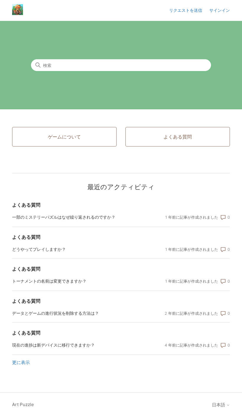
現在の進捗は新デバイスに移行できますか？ (53, 344)
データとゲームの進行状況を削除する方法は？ (55, 313)
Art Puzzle (23, 404)
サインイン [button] (219, 10)
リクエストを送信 (185, 10)
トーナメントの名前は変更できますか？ (49, 281)
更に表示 (21, 362)
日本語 (219, 404)
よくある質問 (26, 205)
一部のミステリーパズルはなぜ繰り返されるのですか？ (63, 217)
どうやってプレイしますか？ (39, 249)
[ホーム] (17, 13)
